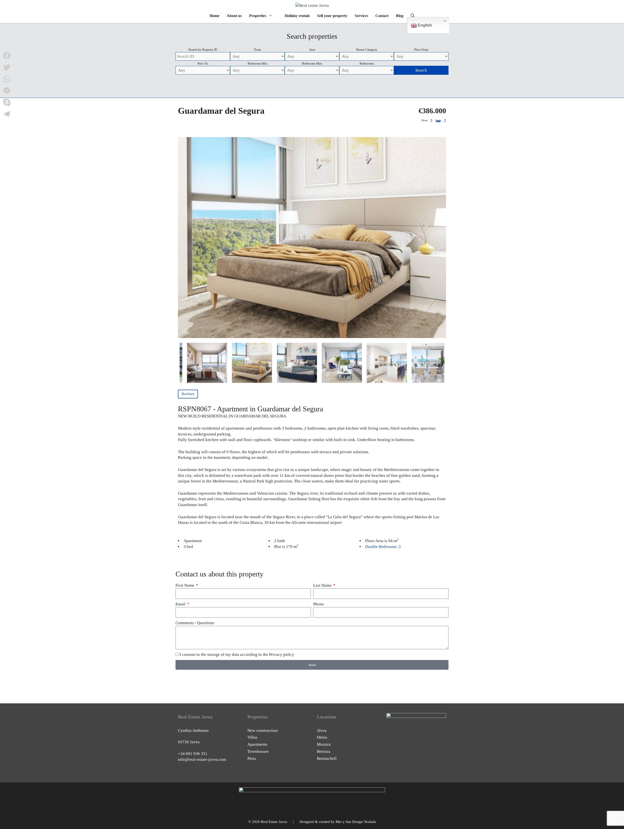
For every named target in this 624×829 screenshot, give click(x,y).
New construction (262, 730)
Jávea (322, 730)
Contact (382, 16)
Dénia (322, 737)
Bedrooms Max (312, 63)
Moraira (324, 744)
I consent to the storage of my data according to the (237, 654)
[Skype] (7, 102)
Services (361, 16)
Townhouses (258, 751)
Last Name (322, 585)
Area (312, 49)
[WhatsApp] (7, 79)
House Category (366, 49)
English (424, 25)
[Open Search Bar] (412, 16)
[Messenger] (7, 90)
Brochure (188, 394)
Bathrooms (367, 63)
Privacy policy (281, 654)
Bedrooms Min (257, 63)
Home (214, 16)
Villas (252, 737)
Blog (399, 16)
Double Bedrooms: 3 (383, 546)
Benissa (323, 751)
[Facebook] (7, 55)
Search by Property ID (202, 49)
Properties (257, 16)
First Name (185, 585)
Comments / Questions (195, 623)
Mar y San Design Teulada (356, 822)
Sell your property (332, 16)
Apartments (257, 744)
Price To (202, 63)
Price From (421, 49)
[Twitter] (7, 67)
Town (257, 49)
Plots (251, 758)
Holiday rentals (297, 16)
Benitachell (327, 758)
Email (181, 604)
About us (234, 16)
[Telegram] (7, 114)
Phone (318, 604)
